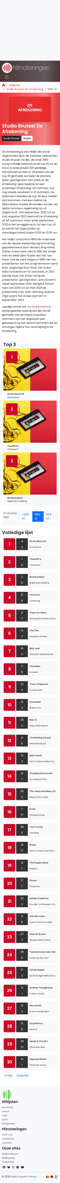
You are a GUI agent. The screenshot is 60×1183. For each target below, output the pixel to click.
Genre (5, 1111)
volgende (22, 1075)
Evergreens (8, 1123)
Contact (7, 1142)
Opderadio (8, 1162)
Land (5, 1119)
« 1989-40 (26, 516)
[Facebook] (4, 1167)
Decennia (7, 1107)
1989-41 (38, 516)
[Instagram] (13, 1167)
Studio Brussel (12, 138)
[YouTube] (22, 1167)
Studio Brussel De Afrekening (24, 89)
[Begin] (3, 85)
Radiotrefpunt (10, 1154)
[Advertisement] (30, 30)
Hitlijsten (14, 85)
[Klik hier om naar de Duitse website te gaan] (51, 1177)
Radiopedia (8, 1158)
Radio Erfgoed (19, 1176)
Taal (4, 1115)
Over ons (7, 1134)
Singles (27, 138)
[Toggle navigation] (6, 77)
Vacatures (8, 1138)
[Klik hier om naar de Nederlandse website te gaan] (55, 1177)
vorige (8, 1075)
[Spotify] (18, 1167)
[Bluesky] (9, 1167)
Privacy (32, 1176)
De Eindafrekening (39, 307)
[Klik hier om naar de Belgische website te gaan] (47, 1177)
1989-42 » (49, 516)
